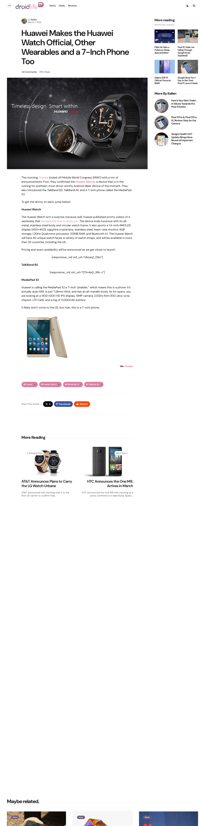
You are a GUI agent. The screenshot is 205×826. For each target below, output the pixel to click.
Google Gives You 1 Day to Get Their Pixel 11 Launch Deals (187, 80)
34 (29, 71)
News (15, 817)
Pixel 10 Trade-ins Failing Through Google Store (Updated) (186, 51)
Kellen (34, 19)
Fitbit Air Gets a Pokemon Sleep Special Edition (162, 50)
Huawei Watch (51, 384)
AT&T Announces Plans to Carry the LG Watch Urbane (46, 483)
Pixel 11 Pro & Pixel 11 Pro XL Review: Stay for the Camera (184, 120)
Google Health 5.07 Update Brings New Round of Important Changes (182, 138)
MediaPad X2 (74, 384)
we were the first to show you (59, 221)
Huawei (43, 177)
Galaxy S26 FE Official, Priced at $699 (163, 80)
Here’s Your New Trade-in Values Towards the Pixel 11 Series (184, 103)
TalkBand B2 (95, 384)
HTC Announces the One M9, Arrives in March (110, 483)
